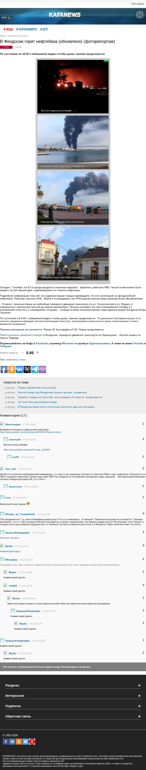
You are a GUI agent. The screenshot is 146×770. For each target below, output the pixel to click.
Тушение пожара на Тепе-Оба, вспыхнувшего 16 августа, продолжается (60, 397)
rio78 (15, 457)
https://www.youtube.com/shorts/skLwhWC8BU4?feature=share (30, 432)
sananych (15, 439)
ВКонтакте (68, 343)
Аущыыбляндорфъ (17, 532)
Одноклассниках (99, 343)
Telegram (5, 346)
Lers (8, 497)
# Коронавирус (26, 29)
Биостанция (12, 424)
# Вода (8, 29)
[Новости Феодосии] (65, 14)
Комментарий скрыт (10, 551)
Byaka (9, 546)
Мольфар (11, 559)
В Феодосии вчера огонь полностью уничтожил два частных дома (56, 406)
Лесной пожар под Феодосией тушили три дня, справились (52, 392)
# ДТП (44, 29)
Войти (141, 3)
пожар (22, 359)
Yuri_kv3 (10, 469)
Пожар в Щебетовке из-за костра (37, 387)
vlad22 (13, 585)
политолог (15, 486)
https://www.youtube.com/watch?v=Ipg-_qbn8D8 (27, 450)
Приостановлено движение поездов (21, 335)
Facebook (42, 343)
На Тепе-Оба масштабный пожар (37, 402)
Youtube (138, 343)
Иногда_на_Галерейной (20, 514)
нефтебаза (12, 359)
